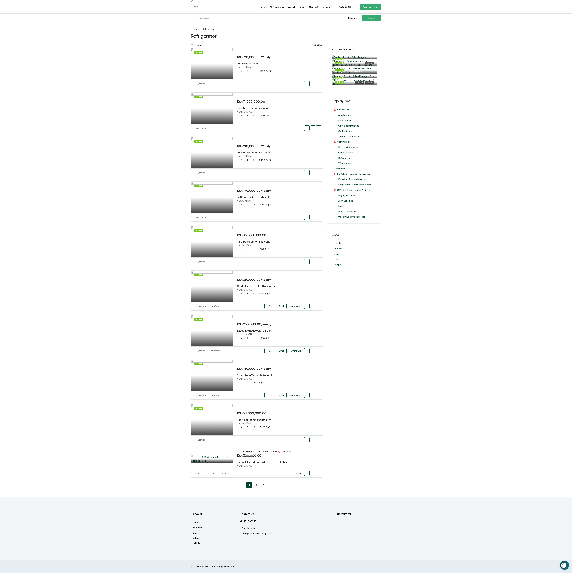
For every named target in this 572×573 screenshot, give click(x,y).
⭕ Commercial (342, 141)
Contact (313, 7)
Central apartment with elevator (256, 286)
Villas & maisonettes (348, 136)
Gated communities (348, 125)
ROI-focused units (348, 211)
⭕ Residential (341, 109)
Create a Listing (370, 7)
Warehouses (344, 163)
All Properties (277, 7)
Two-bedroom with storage (253, 152)
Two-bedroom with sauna (252, 108)
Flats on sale (344, 120)
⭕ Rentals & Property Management (353, 173)
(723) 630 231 (344, 7)
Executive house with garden (254, 330)
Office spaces (345, 152)
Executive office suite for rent (254, 375)
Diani (336, 253)
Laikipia (337, 264)
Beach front (340, 168)
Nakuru (337, 259)
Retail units (344, 157)
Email (281, 306)
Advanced (352, 18)
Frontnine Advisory (217, 473)
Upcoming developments (351, 216)
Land (340, 206)
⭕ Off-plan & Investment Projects (352, 189)
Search (371, 18)
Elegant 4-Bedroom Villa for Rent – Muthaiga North (267, 462)
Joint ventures (345, 200)
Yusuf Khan (215, 306)
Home (262, 7)
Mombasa (339, 248)
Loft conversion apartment (253, 197)
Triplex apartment (247, 63)
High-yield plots (346, 195)
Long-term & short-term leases (355, 184)
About (291, 7)
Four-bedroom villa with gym (254, 419)
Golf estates (345, 131)
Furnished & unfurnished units (353, 179)
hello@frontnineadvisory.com (257, 533)
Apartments (344, 114)
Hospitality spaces (348, 147)
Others (326, 7)
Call (270, 306)
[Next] (271, 485)
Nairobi (337, 243)
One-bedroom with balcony (253, 241)
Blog (302, 7)
